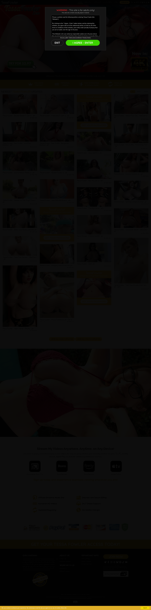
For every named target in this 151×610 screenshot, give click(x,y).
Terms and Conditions (75, 37)
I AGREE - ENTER (83, 42)
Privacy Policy (87, 37)
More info (63, 608)
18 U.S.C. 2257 (64, 37)
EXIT (57, 42)
